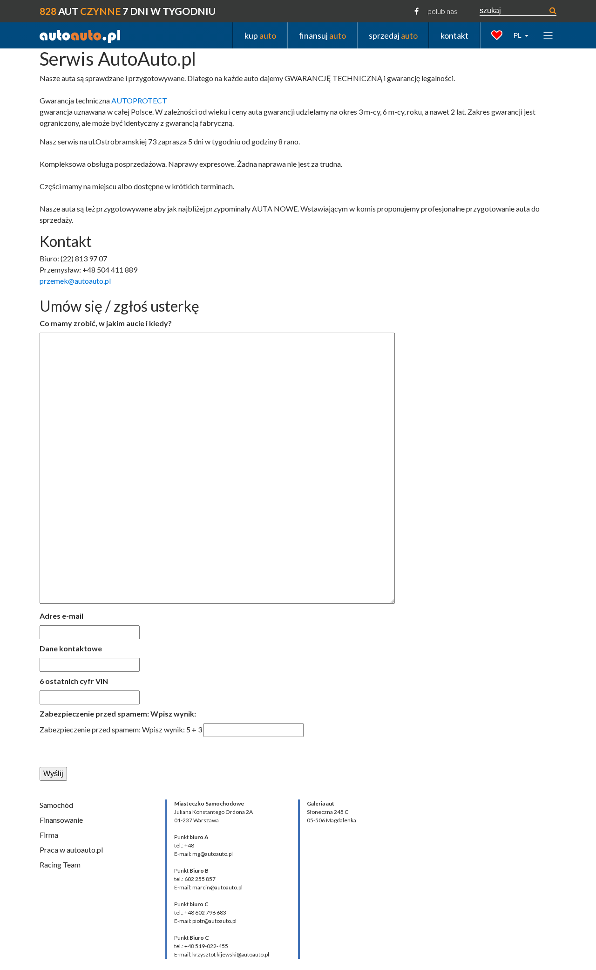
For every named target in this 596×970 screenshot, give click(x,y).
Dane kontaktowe (71, 648)
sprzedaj (393, 35)
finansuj (322, 35)
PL (518, 35)
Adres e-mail (61, 615)
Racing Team (60, 864)
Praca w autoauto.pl (71, 849)
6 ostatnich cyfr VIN (74, 680)
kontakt (454, 35)
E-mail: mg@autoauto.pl (203, 853)
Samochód (56, 804)
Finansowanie (61, 819)
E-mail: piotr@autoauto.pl (205, 920)
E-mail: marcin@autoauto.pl (208, 887)
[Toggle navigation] (548, 35)
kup (260, 35)
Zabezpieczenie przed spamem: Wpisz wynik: (118, 713)
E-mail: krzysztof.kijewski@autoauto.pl (221, 954)
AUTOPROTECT (139, 100)
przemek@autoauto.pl (75, 280)
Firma (49, 834)
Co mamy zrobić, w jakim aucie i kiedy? (106, 323)
